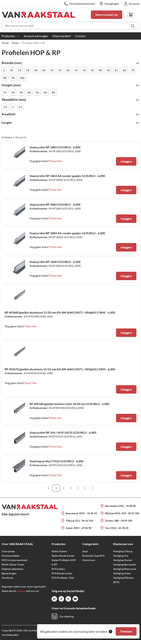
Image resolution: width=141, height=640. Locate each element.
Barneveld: (111, 505)
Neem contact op (106, 14)
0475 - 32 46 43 (88, 513)
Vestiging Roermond (124, 568)
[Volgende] (92, 488)
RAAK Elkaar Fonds (13, 564)
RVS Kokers (58, 568)
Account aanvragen (36, 36)
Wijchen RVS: (113, 513)
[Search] (133, 26)
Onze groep (8, 551)
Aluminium (88, 560)
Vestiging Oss (120, 555)
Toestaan (126, 631)
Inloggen (126, 161)
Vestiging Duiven (122, 560)
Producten (8, 36)
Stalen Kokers (59, 551)
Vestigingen (111, 3)
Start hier (56, 161)
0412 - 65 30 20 (119, 527)
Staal (85, 551)
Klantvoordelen (10, 555)
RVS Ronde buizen (62, 573)
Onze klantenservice (82, 3)
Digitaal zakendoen (12, 568)
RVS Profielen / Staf (63, 577)
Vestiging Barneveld (124, 564)
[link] (48, 488)
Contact (80, 36)
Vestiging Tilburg (122, 551)
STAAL (15, 42)
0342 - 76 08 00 (127, 505)
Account (134, 3)
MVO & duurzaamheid (14, 560)
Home (5, 42)
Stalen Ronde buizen (63, 555)
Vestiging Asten (122, 573)
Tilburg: (70, 520)
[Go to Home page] (44, 15)
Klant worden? (62, 36)
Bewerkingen (9, 573)
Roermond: (72, 513)
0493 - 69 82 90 (82, 527)
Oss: (108, 527)
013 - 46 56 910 (84, 520)
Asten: (70, 527)
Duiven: (109, 520)
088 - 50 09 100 (123, 520)
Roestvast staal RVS (93, 555)
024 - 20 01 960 (130, 513)
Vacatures (7, 577)
